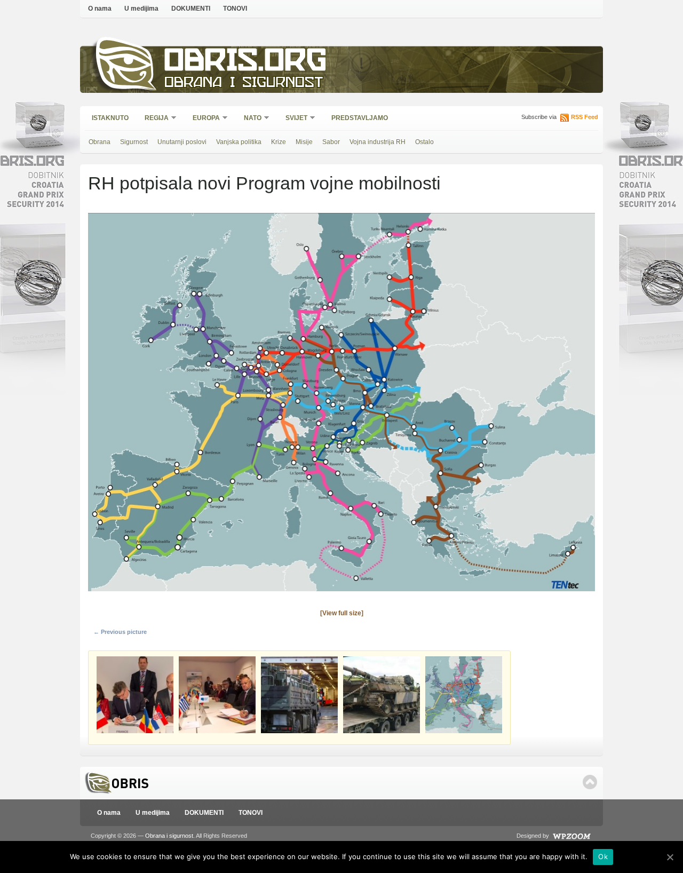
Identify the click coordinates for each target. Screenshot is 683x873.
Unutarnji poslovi (182, 142)
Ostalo (424, 142)
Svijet (293, 118)
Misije (304, 142)
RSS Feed (584, 117)
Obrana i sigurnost (243, 83)
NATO (249, 118)
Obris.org (245, 62)
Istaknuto (110, 118)
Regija (153, 118)
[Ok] (669, 857)
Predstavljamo (359, 118)
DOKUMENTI (190, 8)
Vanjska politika (238, 142)
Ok (603, 856)
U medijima (141, 8)
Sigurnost (134, 142)
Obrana (99, 142)
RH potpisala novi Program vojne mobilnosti (264, 183)
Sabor (331, 142)
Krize (278, 142)
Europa (203, 118)
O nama (100, 8)
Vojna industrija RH (378, 142)
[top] (590, 782)
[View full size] (341, 613)
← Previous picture (120, 632)
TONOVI (235, 8)
